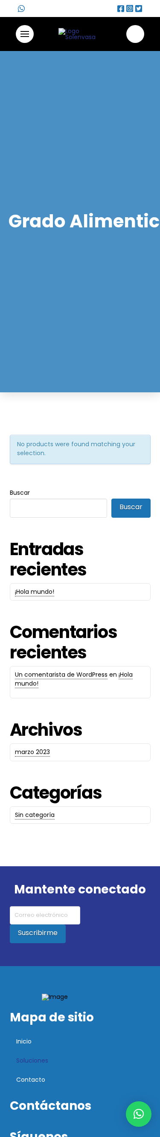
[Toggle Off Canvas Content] (25, 34)
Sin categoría (35, 815)
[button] (138, 1114)
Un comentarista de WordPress (61, 674)
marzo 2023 (32, 752)
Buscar (20, 492)
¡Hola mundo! (34, 591)
